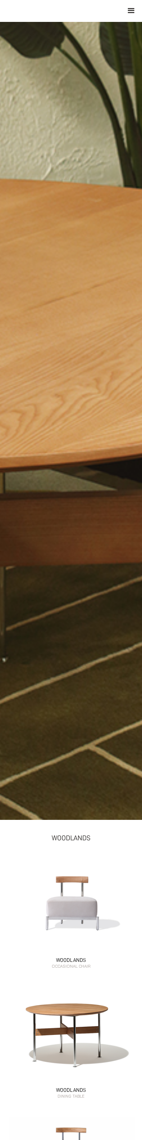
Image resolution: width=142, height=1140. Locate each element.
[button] (131, 11)
